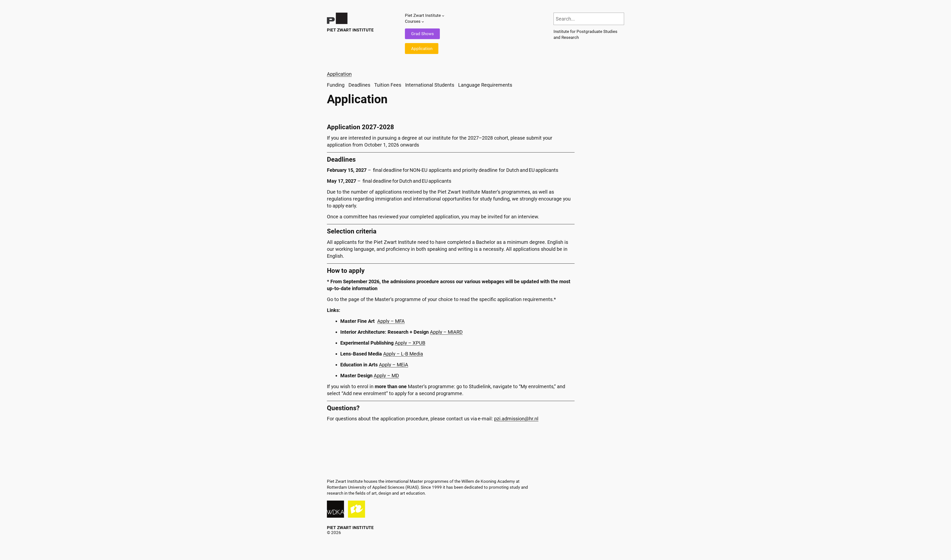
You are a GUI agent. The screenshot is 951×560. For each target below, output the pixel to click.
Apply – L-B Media (403, 354)
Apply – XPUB (410, 343)
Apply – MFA (391, 321)
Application (421, 48)
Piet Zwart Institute (350, 29)
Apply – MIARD (446, 332)
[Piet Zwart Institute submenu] (443, 15)
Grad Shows (422, 33)
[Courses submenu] (423, 21)
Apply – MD (386, 376)
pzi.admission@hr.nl (516, 419)
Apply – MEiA (393, 365)
